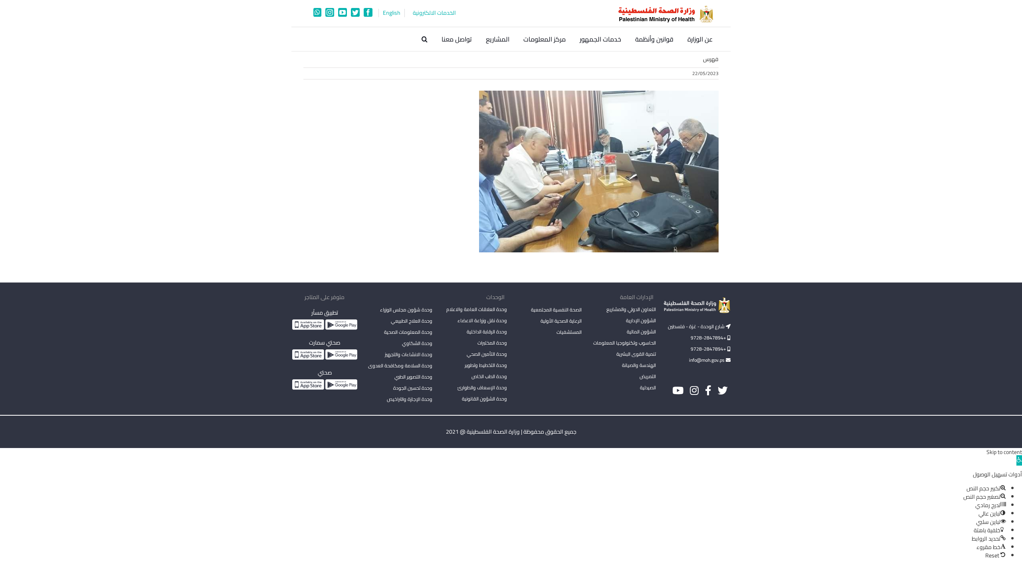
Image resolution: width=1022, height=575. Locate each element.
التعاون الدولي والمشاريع (631, 309)
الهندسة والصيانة (639, 365)
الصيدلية (648, 387)
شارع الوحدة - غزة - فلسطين (697, 326)
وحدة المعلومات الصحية (408, 332)
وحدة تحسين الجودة (412, 388)
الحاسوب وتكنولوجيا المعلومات (624, 342)
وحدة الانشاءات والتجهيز (408, 354)
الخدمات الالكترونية (434, 13)
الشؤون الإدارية (641, 320)
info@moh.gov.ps (707, 360)
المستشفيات (569, 332)
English (391, 13)
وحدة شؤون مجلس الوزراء (406, 310)
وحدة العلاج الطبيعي (411, 320)
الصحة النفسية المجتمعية (556, 310)
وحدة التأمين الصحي (487, 354)
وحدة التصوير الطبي (413, 376)
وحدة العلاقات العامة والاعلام (476, 309)
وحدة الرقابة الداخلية (487, 331)
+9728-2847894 (709, 337)
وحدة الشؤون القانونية (484, 398)
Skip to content (1004, 452)
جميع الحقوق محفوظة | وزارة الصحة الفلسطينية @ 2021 (511, 431)
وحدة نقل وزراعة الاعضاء (482, 320)
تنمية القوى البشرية (636, 354)
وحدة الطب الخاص (489, 376)
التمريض (648, 376)
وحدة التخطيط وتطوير (486, 365)
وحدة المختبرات (492, 342)
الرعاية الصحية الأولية (561, 320)
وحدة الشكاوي (417, 343)
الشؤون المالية (641, 331)
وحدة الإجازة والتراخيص (409, 399)
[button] (425, 39)
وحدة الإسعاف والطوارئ (482, 387)
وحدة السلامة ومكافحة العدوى (400, 365)
